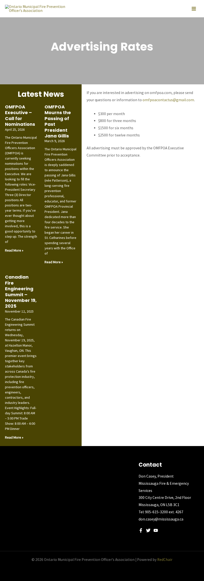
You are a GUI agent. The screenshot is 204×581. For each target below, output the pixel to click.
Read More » (14, 250)
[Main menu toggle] (194, 8)
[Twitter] (148, 530)
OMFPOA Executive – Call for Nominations (20, 115)
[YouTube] (155, 530)
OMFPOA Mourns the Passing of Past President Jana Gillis (58, 121)
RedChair (164, 559)
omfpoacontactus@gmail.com (168, 99)
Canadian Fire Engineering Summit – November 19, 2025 (21, 291)
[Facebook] (141, 530)
